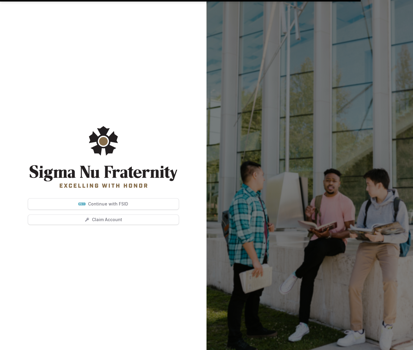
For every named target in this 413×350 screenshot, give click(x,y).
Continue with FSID (108, 203)
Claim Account (107, 219)
